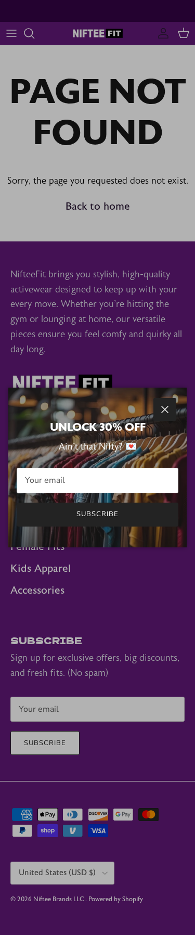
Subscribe (97, 514)
